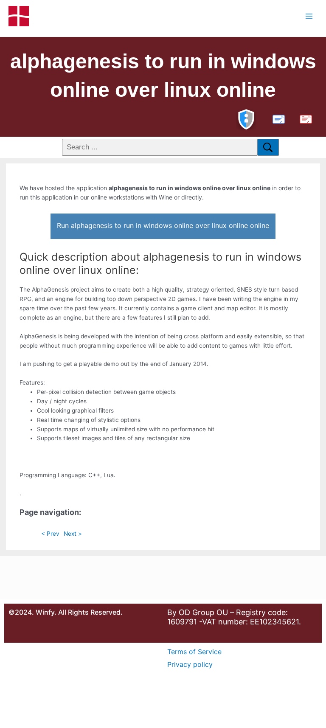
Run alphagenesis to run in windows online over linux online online (163, 225)
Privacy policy (190, 664)
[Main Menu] (309, 16)
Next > (73, 533)
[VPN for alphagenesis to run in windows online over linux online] (246, 118)
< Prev (50, 533)
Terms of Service (194, 651)
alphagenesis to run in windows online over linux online (163, 75)
